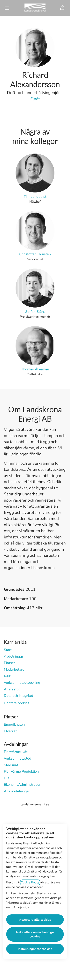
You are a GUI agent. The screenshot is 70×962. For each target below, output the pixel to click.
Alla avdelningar (17, 791)
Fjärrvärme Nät (15, 751)
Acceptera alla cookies (35, 920)
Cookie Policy (30, 882)
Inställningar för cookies (35, 949)
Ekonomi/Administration (22, 784)
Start (7, 649)
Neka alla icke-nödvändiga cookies (35, 934)
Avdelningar (13, 656)
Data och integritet (18, 695)
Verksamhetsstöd (17, 758)
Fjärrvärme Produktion (21, 771)
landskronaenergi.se (35, 804)
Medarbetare (14, 669)
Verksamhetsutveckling (22, 682)
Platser (9, 663)
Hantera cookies (16, 703)
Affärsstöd (12, 689)
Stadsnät (11, 765)
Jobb (7, 676)
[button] (62, 7)
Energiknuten (14, 724)
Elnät (35, 99)
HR (6, 778)
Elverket (10, 731)
